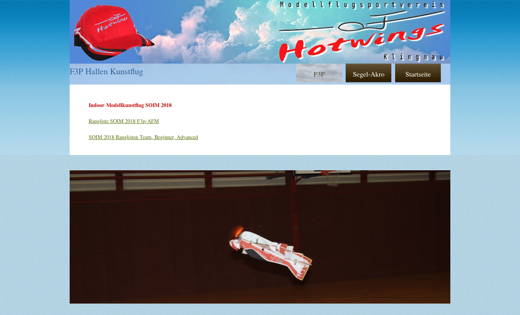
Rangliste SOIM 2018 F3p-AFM (124, 121)
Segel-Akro (368, 73)
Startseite (418, 73)
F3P (319, 73)
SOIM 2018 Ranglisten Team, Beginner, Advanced (143, 137)
